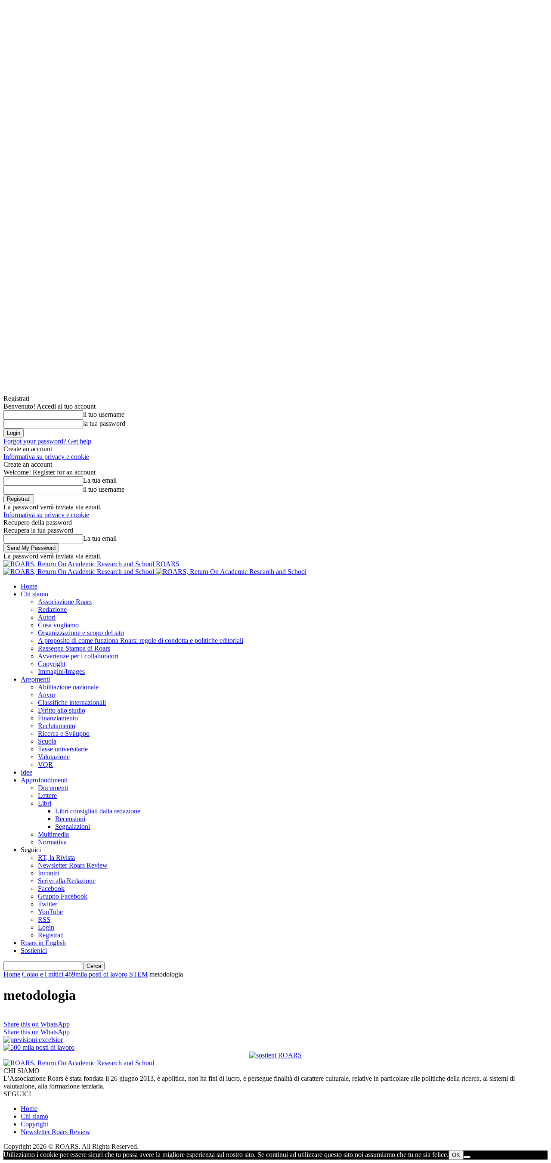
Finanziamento (58, 718)
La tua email (100, 480)
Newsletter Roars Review (73, 865)
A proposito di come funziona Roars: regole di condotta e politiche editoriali (140, 640)
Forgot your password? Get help (47, 441)
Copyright (51, 663)
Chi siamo (34, 594)
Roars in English (43, 942)
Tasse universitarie (63, 749)
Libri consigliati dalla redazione (97, 811)
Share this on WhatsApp (36, 1024)
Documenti (53, 787)
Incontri (48, 873)
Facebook (51, 888)
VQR (45, 764)
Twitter (47, 904)
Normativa (52, 842)
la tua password (104, 423)
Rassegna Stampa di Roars (74, 648)
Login (46, 927)
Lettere (47, 795)
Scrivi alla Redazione (67, 880)
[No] (467, 1157)
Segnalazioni (72, 826)
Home (29, 586)
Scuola (47, 741)
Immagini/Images (61, 671)
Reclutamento (56, 725)
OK (456, 1155)
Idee (26, 772)
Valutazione (54, 756)
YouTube (50, 911)
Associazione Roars (65, 601)
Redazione (52, 609)
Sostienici (34, 950)
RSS (44, 919)
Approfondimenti (44, 780)
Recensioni (70, 818)
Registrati (51, 935)
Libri (44, 803)
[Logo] (79, 571)
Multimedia (53, 834)
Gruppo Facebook (62, 896)
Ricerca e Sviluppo (64, 733)
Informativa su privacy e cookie (46, 456)
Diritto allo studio (61, 710)
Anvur (47, 694)
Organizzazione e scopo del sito (81, 632)
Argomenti (35, 679)
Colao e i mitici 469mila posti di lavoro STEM (85, 974)
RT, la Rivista (56, 857)
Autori (47, 617)
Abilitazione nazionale (68, 687)
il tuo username (103, 414)
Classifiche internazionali (72, 702)
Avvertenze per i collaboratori (78, 656)
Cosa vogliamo (58, 625)
